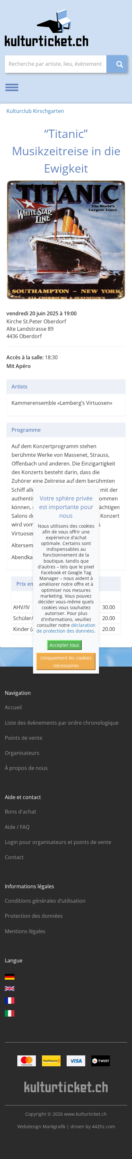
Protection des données (34, 915)
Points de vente (23, 737)
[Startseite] (46, 27)
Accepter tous (64, 645)
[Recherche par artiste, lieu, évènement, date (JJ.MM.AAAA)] (116, 64)
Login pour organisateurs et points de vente (58, 842)
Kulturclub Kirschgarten (35, 111)
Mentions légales (25, 931)
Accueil (13, 707)
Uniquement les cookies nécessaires (66, 661)
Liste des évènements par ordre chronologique (62, 722)
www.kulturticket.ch (85, 1114)
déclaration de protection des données (66, 628)
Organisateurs (22, 752)
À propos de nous (26, 767)
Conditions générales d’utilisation (45, 900)
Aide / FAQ (17, 827)
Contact (14, 857)
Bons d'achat (20, 811)
